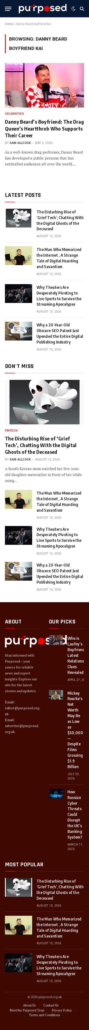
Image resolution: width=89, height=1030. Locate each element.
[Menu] (8, 8)
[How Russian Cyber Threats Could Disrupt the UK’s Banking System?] (56, 793)
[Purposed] (43, 8)
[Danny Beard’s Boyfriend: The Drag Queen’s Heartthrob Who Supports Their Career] (44, 85)
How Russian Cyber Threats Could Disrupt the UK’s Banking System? (74, 814)
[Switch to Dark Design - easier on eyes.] (73, 8)
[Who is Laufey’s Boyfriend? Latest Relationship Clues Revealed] (56, 640)
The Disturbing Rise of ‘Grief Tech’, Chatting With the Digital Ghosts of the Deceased (41, 445)
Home (9, 24)
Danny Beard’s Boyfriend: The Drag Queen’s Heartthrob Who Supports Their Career (44, 128)
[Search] (81, 8)
